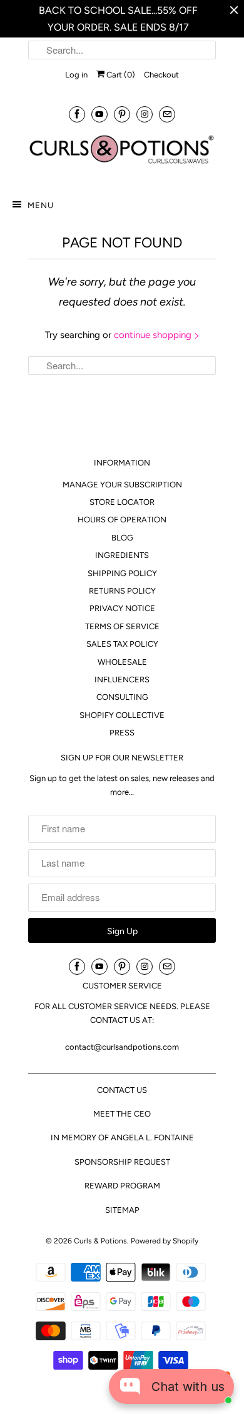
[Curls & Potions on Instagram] (144, 114)
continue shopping (154, 335)
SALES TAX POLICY (122, 644)
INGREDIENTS (122, 555)
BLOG (122, 537)
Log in (76, 74)
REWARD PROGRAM (122, 1185)
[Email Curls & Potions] (167, 114)
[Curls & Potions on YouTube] (99, 114)
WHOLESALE (122, 662)
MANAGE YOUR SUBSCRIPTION (122, 484)
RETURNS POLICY (122, 590)
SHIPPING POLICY (122, 573)
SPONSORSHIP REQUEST (122, 1162)
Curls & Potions (100, 1241)
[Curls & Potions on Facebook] (77, 114)
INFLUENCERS (122, 679)
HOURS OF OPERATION (122, 519)
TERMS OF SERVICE (122, 626)
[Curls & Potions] (122, 155)
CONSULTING (122, 697)
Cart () (119, 74)
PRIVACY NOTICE (122, 608)
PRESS (122, 732)
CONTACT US (122, 1090)
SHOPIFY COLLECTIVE (122, 715)
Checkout (161, 74)
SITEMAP (122, 1210)
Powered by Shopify (164, 1241)
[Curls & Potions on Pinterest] (122, 114)
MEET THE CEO (122, 1113)
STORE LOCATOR (122, 502)
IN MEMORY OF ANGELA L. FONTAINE (122, 1137)
